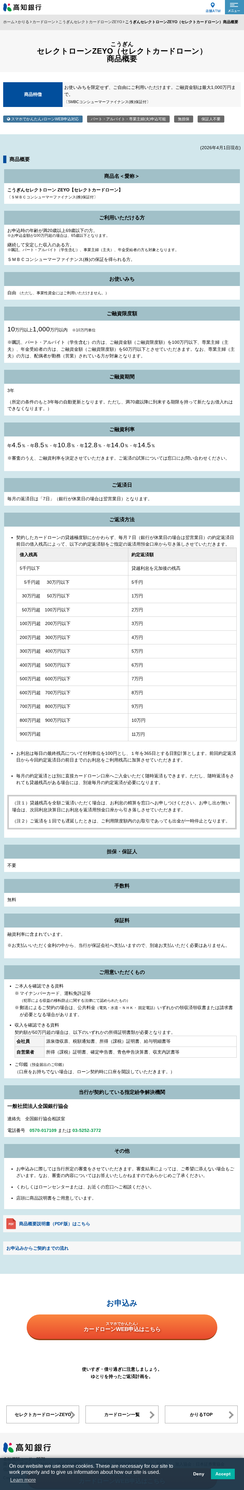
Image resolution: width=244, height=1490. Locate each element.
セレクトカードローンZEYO (43, 1414)
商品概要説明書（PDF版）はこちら (54, 1223)
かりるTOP (201, 1414)
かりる (23, 22)
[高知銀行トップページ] (27, 1445)
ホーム (9, 22)
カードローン (43, 22)
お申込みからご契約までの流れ (37, 1248)
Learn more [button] (23, 1480)
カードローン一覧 (122, 1414)
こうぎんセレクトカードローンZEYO (90, 22)
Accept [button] (223, 1473)
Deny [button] (198, 1473)
